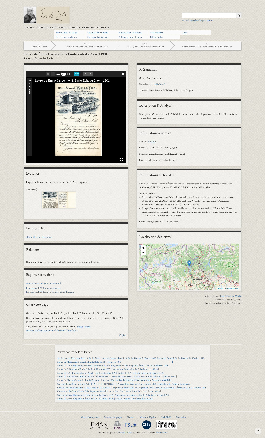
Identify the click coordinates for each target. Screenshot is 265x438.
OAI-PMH (166, 417)
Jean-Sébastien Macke (230, 296)
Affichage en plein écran (121, 159)
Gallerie (123, 73)
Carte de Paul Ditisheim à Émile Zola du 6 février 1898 (133, 391)
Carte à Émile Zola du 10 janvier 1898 (135, 387)
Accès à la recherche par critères (197, 20)
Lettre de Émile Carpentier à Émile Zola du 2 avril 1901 (143, 380)
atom (28, 283)
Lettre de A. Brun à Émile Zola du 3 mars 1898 (135, 369)
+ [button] (143, 248)
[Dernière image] (90, 74)
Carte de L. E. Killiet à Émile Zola (173, 383)
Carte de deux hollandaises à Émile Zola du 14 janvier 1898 (86, 387)
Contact (130, 417)
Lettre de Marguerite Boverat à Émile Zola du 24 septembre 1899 (89, 361)
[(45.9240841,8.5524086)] (189, 263)
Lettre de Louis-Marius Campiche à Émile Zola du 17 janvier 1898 (143, 376)
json (46, 283)
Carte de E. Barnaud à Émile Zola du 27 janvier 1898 (180, 387)
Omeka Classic (125, 432)
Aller (77, 74)
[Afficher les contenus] (29, 80)
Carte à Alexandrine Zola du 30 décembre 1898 (133, 383)
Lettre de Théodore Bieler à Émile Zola (80, 358)
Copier (122, 335)
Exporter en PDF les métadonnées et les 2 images (50, 291)
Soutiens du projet (113, 417)
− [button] (143, 252)
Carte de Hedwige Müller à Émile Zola (134, 398)
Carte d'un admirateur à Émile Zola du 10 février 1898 (142, 394)
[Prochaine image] (85, 74)
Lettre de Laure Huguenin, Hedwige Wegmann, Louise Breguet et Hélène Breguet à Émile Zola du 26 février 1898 (112, 365)
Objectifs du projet (90, 417)
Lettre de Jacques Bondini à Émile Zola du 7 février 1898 (128, 358)
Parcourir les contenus (98, 32)
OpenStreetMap (232, 288)
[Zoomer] (36, 85)
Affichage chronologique (130, 36)
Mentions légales (147, 417)
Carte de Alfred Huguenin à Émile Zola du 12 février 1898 (85, 394)
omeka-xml (55, 283)
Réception (47, 237)
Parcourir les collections (130, 32)
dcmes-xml (37, 283)
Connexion (181, 417)
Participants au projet (97, 36)
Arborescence (156, 32)
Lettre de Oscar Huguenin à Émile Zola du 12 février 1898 (85, 398)
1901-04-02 (159, 84)
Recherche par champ (66, 36)
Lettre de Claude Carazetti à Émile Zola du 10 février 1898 (86, 380)
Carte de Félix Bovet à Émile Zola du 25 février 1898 (83, 383)
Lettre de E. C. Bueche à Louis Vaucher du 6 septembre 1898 (87, 372)
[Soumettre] (238, 15)
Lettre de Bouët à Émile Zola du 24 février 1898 (180, 358)
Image (58, 74)
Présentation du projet (67, 32)
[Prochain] (121, 119)
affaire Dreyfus (33, 237)
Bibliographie (156, 36)
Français (152, 141)
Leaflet (220, 288)
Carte (184, 32)
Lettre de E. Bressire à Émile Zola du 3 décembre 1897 (84, 369)
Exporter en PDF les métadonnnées (43, 288)
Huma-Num (162, 432)
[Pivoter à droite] (46, 85)
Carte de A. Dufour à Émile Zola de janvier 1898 (81, 391)
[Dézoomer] (41, 85)
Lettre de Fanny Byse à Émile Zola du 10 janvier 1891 (83, 376)
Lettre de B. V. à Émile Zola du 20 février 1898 (141, 372)
